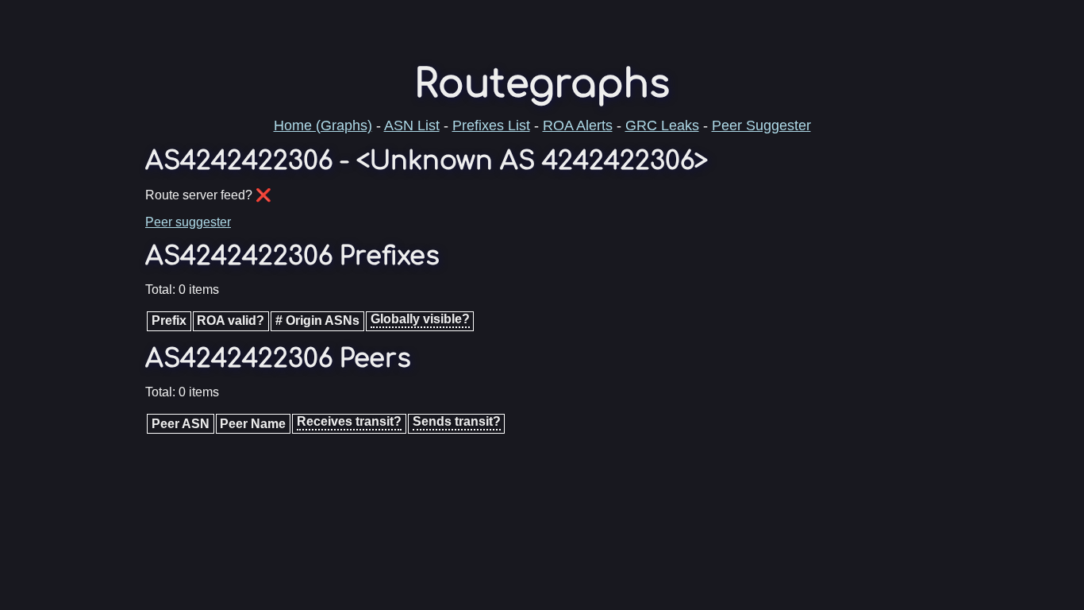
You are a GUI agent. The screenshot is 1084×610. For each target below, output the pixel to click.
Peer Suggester (761, 125)
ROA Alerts (578, 125)
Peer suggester (188, 222)
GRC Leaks (662, 125)
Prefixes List (491, 125)
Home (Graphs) (323, 125)
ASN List (412, 125)
